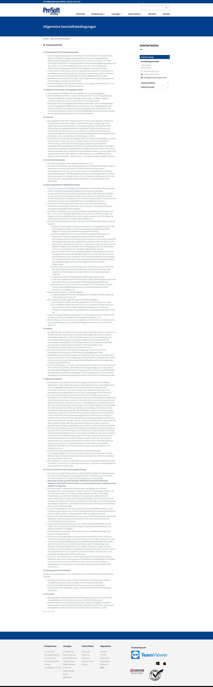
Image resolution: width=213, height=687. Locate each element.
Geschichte (86, 658)
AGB (101, 667)
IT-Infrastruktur (69, 651)
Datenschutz (105, 661)
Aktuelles (152, 14)
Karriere (85, 664)
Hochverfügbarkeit (70, 658)
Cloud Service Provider (52, 667)
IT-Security (67, 667)
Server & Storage (69, 655)
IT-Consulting (49, 651)
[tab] (155, 57)
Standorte (85, 655)
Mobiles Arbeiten (69, 664)
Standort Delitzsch (148, 83)
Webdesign (67, 677)
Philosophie (86, 651)
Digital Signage (68, 671)
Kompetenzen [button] (97, 14)
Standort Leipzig (147, 57)
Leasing (47, 664)
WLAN (65, 674)
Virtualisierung (68, 661)
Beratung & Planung (51, 655)
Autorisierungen (88, 661)
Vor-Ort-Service (50, 658)
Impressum (104, 658)
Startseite (80, 14)
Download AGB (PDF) (54, 45)
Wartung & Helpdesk (52, 661)
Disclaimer (104, 664)
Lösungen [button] (116, 14)
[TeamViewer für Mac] (165, 663)
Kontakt (166, 14)
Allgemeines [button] (105, 646)
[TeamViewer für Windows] (158, 663)
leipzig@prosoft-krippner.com (155, 77)
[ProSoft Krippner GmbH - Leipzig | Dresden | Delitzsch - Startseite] (51, 11)
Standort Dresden (147, 87)
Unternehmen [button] (134, 14)
